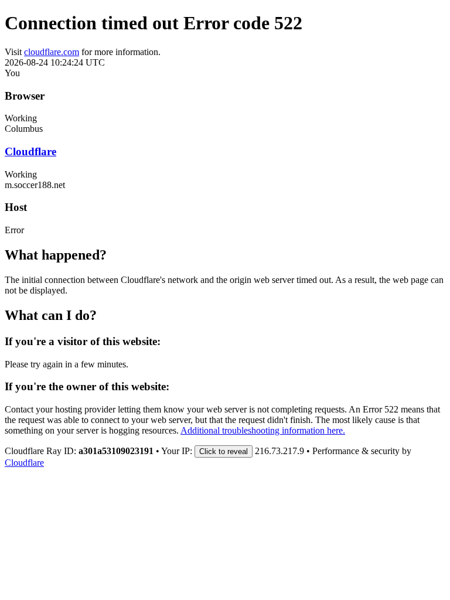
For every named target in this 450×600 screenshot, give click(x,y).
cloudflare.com (51, 52)
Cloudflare (30, 151)
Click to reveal (223, 451)
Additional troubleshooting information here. (262, 430)
